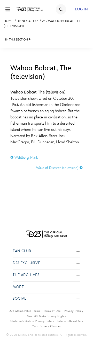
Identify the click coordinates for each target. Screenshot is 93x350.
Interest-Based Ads (70, 321)
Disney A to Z (27, 21)
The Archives (26, 275)
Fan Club (22, 251)
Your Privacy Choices (46, 326)
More (18, 287)
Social (19, 299)
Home (8, 21)
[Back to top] (83, 332)
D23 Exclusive (26, 263)
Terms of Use (52, 310)
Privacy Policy (73, 310)
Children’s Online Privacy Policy (32, 321)
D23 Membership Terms (24, 310)
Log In (81, 9)
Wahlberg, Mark (25, 157)
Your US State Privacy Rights (46, 316)
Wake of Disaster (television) (58, 168)
